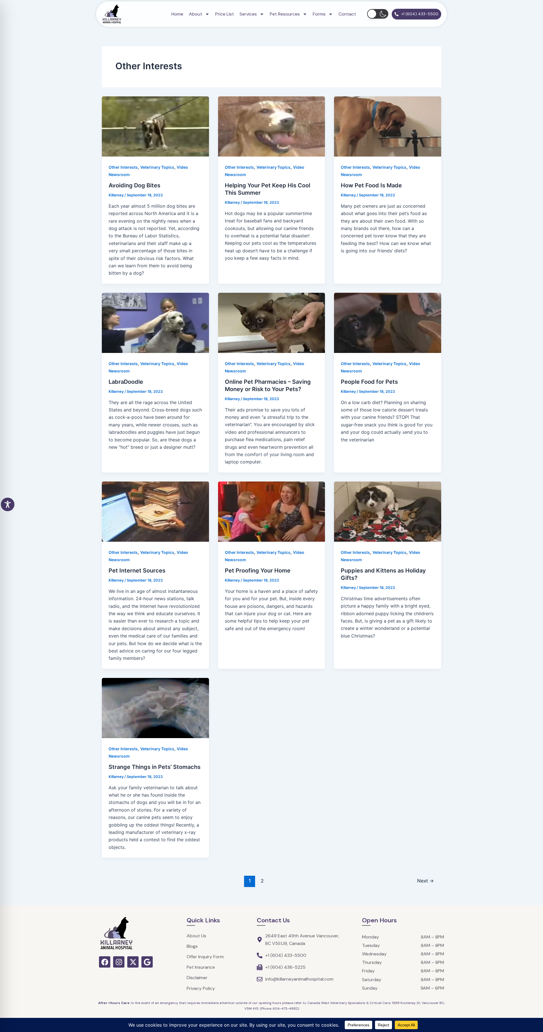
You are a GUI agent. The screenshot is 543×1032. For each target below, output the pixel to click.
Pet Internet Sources (137, 570)
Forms (319, 14)
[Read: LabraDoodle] (155, 322)
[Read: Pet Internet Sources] (155, 511)
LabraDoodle (126, 381)
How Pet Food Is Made (371, 185)
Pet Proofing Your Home (257, 570)
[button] (377, 14)
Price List (224, 14)
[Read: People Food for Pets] (387, 322)
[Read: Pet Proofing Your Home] (271, 511)
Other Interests (123, 167)
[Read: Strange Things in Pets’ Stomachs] (155, 707)
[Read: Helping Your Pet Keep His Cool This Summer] (271, 126)
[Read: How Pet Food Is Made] (387, 126)
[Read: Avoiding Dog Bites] (155, 126)
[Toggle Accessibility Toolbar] (7, 504)
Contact (347, 14)
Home (177, 14)
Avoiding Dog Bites (134, 185)
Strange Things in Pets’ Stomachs (155, 767)
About (195, 14)
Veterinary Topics (157, 167)
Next (425, 881)
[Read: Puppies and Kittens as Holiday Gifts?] (387, 511)
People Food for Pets (369, 381)
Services (248, 14)
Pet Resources (285, 14)
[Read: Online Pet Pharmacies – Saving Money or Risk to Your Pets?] (271, 322)
